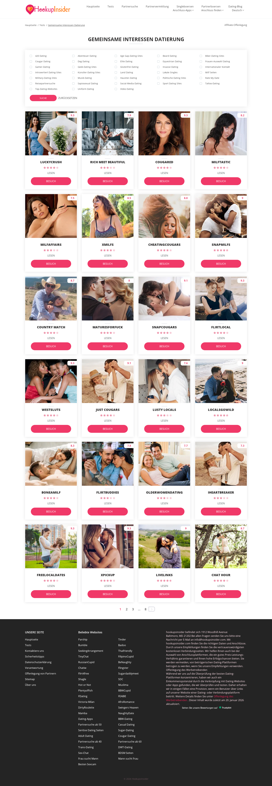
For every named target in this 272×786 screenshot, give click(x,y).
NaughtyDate (126, 713)
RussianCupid (86, 662)
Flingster (123, 668)
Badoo (122, 645)
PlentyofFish (85, 690)
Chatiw (82, 668)
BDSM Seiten (125, 753)
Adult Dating (85, 736)
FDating (82, 696)
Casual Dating (126, 724)
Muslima (123, 685)
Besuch (51, 181)
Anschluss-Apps (182, 10)
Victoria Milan (86, 702)
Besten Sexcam (87, 764)
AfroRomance (126, 702)
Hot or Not (84, 685)
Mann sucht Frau (128, 758)
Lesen (51, 173)
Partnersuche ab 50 (90, 724)
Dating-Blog (235, 6)
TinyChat (83, 656)
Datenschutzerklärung (38, 662)
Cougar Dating (126, 736)
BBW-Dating (125, 719)
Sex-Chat (83, 753)
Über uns (30, 685)
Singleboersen (185, 6)
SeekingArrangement (90, 651)
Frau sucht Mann (88, 758)
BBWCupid (124, 690)
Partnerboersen (211, 6)
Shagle (82, 679)
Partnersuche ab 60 (130, 741)
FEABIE (122, 696)
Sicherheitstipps (34, 656)
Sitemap (30, 679)
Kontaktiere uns (34, 651)
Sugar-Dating (126, 730)
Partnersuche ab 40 (90, 741)
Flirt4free (83, 673)
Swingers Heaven (128, 707)
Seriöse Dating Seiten (91, 730)
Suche (43, 98)
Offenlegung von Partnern (40, 673)
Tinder (122, 639)
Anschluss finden (211, 10)
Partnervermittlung (157, 6)
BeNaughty (124, 662)
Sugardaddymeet (128, 673)
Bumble (82, 645)
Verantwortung (34, 668)
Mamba (82, 713)
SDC (120, 679)
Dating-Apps (85, 719)
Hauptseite (93, 6)
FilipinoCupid (126, 656)
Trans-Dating (86, 747)
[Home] (48, 10)
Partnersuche (130, 6)
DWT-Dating (125, 747)
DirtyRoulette (86, 707)
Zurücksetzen (64, 98)
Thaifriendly (125, 651)
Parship (82, 639)
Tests (111, 6)
